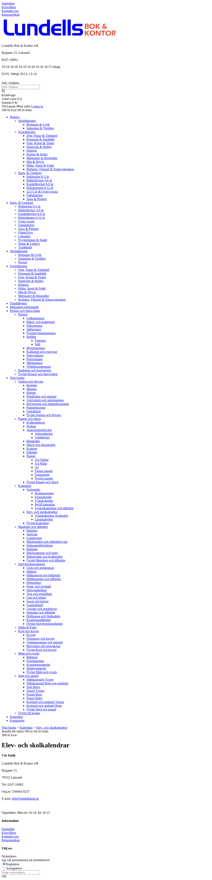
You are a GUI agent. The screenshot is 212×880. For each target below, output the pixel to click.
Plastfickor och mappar (41, 396)
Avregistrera (14, 868)
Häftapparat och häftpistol (43, 575)
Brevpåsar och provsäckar (43, 646)
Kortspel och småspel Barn (44, 705)
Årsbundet (33, 489)
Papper (31, 456)
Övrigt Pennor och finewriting (38, 374)
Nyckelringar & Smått (32, 240)
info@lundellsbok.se (25, 798)
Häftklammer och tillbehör (43, 579)
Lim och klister (36, 597)
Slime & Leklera (29, 243)
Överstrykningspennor (41, 333)
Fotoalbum (33, 411)
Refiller (31, 337)
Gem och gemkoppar (40, 568)
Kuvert (31, 635)
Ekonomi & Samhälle (40, 139)
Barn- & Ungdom (29, 173)
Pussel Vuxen (35, 690)
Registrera (12, 864)
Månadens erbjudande (24, 307)
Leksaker (24, 236)
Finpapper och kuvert (40, 638)
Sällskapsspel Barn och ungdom (47, 683)
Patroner (40, 340)
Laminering (34, 538)
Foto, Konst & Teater (40, 143)
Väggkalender (44, 501)
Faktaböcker (34, 195)
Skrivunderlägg (36, 590)
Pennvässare (34, 359)
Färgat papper (44, 471)
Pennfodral (33, 582)
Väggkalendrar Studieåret (51, 515)
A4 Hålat (41, 463)
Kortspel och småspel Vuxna (45, 702)
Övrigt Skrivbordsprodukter (44, 623)
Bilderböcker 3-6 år (39, 180)
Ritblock (32, 657)
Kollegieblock (35, 422)
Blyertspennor (35, 348)
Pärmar (31, 392)
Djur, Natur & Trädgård (41, 135)
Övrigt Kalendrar (37, 523)
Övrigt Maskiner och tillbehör (45, 560)
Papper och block (29, 419)
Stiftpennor (33, 329)
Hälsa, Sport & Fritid (40, 165)
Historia (31, 150)
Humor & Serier (37, 154)
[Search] (3, 91)
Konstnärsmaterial (38, 664)
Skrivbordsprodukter (31, 564)
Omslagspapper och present (44, 642)
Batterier (32, 549)
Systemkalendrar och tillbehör (54, 508)
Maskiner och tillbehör (33, 527)
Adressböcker (44, 433)
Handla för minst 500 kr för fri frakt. (25, 733)
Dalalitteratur (18, 303)
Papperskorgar (35, 407)
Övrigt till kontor (29, 713)
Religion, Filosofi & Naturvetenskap (50, 169)
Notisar (31, 426)
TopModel (25, 247)
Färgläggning (35, 661)
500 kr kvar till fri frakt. (17, 110)
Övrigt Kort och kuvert (41, 650)
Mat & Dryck (35, 161)
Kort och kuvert (28, 631)
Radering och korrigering (34, 370)
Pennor (23, 314)
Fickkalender (43, 497)
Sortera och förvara (30, 381)
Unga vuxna (26, 221)
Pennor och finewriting (25, 311)
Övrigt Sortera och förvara (43, 415)
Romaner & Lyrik (38, 124)
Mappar (31, 389)
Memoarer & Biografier (41, 158)
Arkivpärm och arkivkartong (45, 400)
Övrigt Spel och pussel (41, 709)
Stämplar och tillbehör (40, 612)
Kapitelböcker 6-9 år (39, 184)
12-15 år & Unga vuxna (42, 191)
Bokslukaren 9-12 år (39, 188)
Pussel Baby (34, 698)
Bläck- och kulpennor (40, 322)
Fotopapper (42, 474)
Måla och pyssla (28, 653)
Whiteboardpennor (38, 366)
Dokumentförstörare (39, 545)
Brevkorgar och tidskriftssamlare (47, 404)
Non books (17, 378)
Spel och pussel (28, 676)
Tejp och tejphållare (39, 594)
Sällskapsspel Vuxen (39, 679)
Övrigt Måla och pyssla (41, 672)
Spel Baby (33, 687)
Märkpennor (34, 363)
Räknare (31, 530)
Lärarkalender (44, 519)
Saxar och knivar (37, 601)
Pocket (22, 262)
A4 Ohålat (41, 460)
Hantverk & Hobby (39, 147)
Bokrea (14, 117)
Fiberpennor (34, 325)
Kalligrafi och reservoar (41, 351)
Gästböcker (42, 437)
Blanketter (33, 441)
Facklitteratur (26, 132)
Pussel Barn (34, 694)
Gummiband (34, 605)
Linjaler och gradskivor (41, 609)
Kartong (31, 448)
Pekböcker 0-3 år (37, 176)
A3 (37, 467)
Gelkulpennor (35, 318)
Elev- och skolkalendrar (42, 512)
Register (31, 385)
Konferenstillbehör (38, 620)
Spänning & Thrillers (40, 128)
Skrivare (31, 534)
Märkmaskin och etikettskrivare (46, 541)
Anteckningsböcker (39, 430)
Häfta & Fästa (27, 627)
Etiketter (31, 452)
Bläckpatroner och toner (42, 553)
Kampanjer (17, 720)
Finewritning (34, 355)
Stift (37, 344)
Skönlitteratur (27, 121)
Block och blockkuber (40, 445)
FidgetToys (25, 232)
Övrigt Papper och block (42, 482)
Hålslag (31, 571)
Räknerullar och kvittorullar (44, 556)
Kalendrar (24, 486)
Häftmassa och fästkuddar (43, 616)
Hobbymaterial (36, 668)
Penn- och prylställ (38, 586)
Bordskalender (44, 493)
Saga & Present (36, 199)
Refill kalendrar (45, 504)
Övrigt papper (44, 478)
